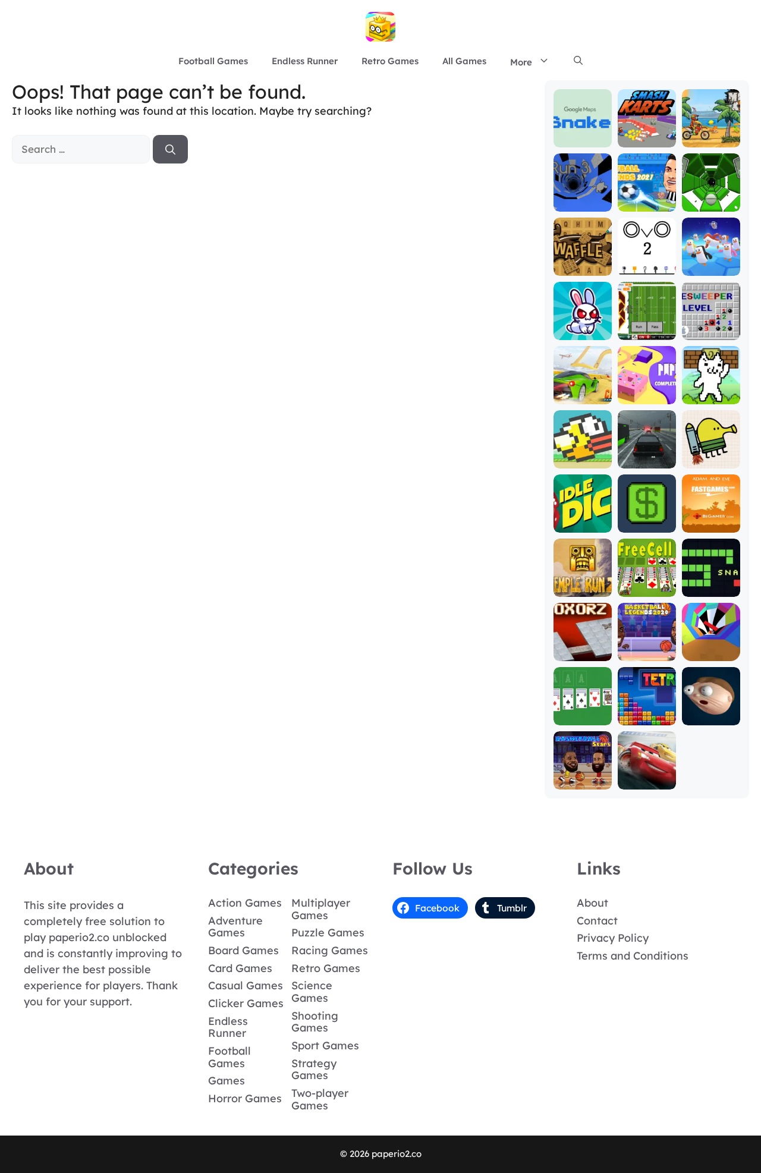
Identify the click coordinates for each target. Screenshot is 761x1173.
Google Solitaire (582, 711)
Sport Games (325, 1045)
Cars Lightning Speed (646, 770)
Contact (597, 920)
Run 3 (582, 203)
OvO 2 (647, 267)
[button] (578, 61)
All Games (464, 61)
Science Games (311, 992)
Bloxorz (582, 652)
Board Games (243, 950)
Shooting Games (314, 1022)
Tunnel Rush (711, 647)
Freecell (646, 588)
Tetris (646, 716)
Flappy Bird (582, 455)
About (592, 903)
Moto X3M (711, 138)
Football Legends (646, 198)
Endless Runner (305, 61)
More (521, 62)
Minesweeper (710, 326)
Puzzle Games (327, 932)
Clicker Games (246, 1003)
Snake (711, 588)
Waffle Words (583, 262)
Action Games (245, 903)
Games (226, 1080)
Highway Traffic (646, 455)
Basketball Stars (582, 776)
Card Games (240, 968)
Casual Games (245, 985)
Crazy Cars (582, 395)
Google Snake (582, 133)
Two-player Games (319, 1099)
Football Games (213, 61)
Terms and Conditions (632, 956)
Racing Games (329, 950)
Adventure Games (235, 927)
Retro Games (390, 61)
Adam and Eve (710, 519)
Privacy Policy (613, 938)
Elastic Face (711, 711)
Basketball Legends (646, 647)
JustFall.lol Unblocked (711, 262)
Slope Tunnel (711, 198)
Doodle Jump (711, 455)
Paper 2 (646, 395)
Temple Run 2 (582, 583)
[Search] (170, 149)
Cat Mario (711, 395)
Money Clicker (646, 519)
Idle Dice (582, 524)
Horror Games (245, 1098)
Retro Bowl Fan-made (646, 326)
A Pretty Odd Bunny (582, 326)
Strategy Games (314, 1069)
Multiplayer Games (320, 909)
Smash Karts (646, 133)
